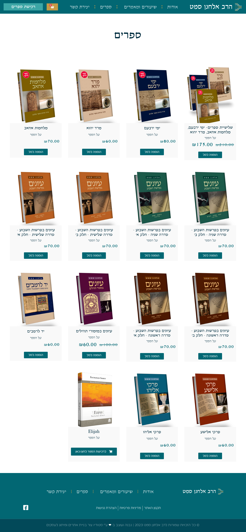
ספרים (106, 7)
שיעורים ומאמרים (140, 7)
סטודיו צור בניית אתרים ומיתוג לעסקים (74, 525)
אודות (172, 7)
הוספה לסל (210, 154)
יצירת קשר (80, 7)
